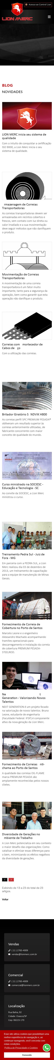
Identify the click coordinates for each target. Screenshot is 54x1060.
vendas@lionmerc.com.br (24, 954)
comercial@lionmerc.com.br (26, 985)
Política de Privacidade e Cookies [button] (21, 1048)
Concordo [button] (27, 1055)
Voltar (5, 899)
